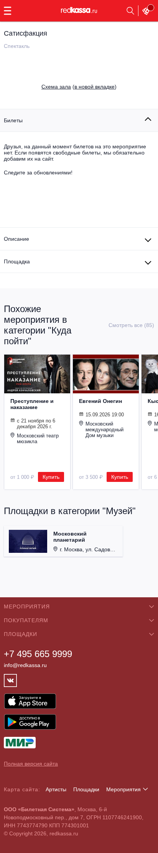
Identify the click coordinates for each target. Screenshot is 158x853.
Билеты (13, 120)
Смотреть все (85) (131, 325)
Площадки (86, 789)
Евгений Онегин (100, 401)
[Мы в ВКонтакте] (10, 680)
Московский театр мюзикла (38, 438)
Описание (16, 239)
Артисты (56, 789)
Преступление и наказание (32, 404)
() (79, 87)
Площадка (17, 261)
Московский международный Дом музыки (104, 429)
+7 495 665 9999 (38, 654)
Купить (51, 477)
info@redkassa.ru (25, 665)
